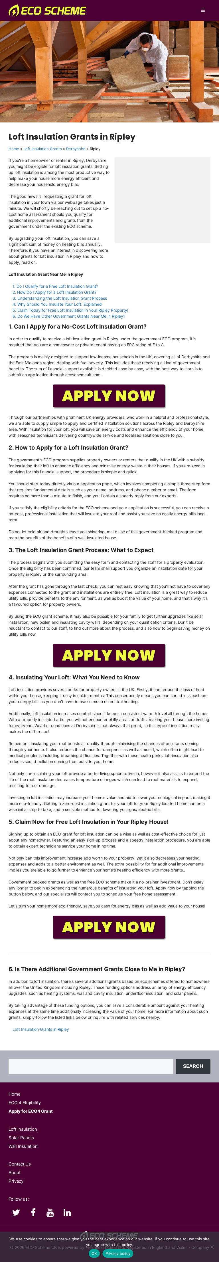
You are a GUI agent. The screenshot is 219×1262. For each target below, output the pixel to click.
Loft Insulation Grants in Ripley (41, 1029)
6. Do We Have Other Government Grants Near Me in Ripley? (69, 316)
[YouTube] (50, 1213)
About (15, 1172)
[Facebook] (33, 1213)
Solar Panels (21, 1137)
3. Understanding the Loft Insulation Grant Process (60, 298)
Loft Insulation (23, 1129)
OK (94, 1253)
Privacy (16, 1181)
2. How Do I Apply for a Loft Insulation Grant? (54, 292)
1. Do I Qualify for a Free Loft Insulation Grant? (55, 286)
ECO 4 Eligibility (25, 1102)
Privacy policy (118, 1253)
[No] (212, 1247)
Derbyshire (76, 148)
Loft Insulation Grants (42, 148)
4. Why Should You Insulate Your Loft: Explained (57, 304)
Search (193, 1066)
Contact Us (20, 1164)
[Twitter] (16, 1213)
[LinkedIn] (67, 1213)
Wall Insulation (23, 1146)
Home (14, 148)
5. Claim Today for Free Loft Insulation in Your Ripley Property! (70, 310)
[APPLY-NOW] (109, 407)
